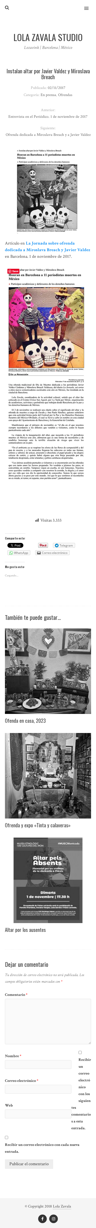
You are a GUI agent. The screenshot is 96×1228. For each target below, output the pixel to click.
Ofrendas (65, 94)
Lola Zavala (62, 1206)
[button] (89, 5)
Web (9, 1105)
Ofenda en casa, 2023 (25, 720)
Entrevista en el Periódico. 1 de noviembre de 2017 (48, 116)
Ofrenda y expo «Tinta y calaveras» (38, 825)
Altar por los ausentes (25, 929)
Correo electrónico (21, 1080)
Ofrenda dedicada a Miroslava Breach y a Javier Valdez (48, 134)
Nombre (13, 1056)
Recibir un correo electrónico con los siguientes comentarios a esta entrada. (81, 1094)
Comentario (16, 994)
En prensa (48, 94)
